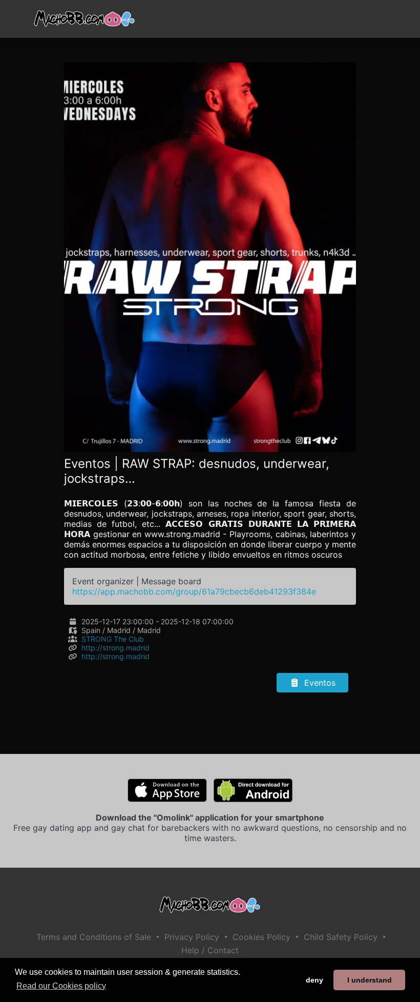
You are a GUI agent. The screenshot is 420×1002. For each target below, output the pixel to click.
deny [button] (314, 980)
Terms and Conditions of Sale (93, 937)
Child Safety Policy (340, 937)
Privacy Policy (191, 937)
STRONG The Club (112, 639)
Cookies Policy (261, 937)
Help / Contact (210, 950)
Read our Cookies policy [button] (61, 985)
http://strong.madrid (115, 647)
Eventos (318, 683)
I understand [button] (369, 980)
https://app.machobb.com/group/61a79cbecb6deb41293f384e (194, 591)
